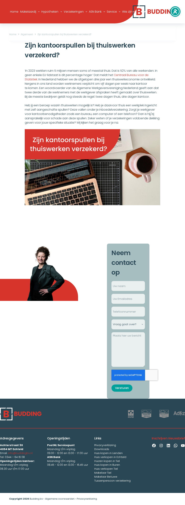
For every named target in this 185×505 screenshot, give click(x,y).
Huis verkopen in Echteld (110, 457)
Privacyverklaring (105, 445)
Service (112, 12)
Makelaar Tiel (102, 473)
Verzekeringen (74, 12)
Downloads (101, 449)
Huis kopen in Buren (107, 465)
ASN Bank (95, 12)
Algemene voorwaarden (59, 498)
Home (14, 12)
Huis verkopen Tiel (106, 469)
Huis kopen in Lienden (108, 453)
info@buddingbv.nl (20, 453)
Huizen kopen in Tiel (107, 461)
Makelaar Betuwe (105, 477)
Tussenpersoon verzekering (112, 480)
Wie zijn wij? (130, 12)
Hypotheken (49, 12)
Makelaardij (28, 12)
